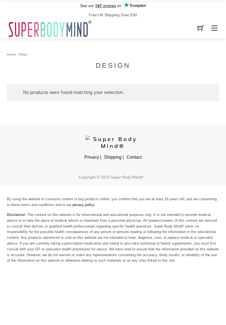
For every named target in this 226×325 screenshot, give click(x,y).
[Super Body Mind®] (50, 28)
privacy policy (83, 205)
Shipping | (114, 157)
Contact (134, 157)
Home (11, 54)
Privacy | (92, 157)
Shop (23, 54)
